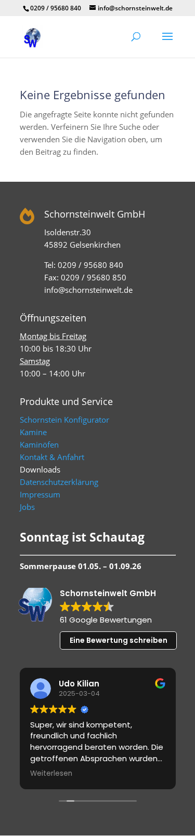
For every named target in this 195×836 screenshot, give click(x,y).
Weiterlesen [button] (51, 773)
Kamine (33, 432)
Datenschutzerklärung (59, 482)
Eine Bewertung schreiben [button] (118, 640)
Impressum (40, 494)
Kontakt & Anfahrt (52, 457)
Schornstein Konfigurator (64, 419)
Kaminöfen (39, 444)
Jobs (27, 507)
